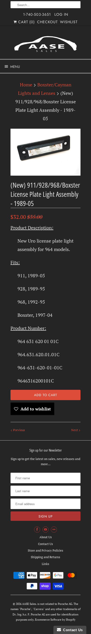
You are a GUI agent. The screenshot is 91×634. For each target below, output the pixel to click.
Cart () (26, 22)
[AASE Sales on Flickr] (54, 529)
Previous (18, 430)
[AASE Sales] (45, 44)
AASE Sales (29, 604)
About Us (45, 537)
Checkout (47, 22)
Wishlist (68, 22)
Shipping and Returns (45, 557)
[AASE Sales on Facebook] (37, 529)
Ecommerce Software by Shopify (55, 619)
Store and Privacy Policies (45, 550)
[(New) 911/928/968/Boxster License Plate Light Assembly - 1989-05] (45, 152)
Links (45, 564)
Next (75, 430)
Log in (61, 14)
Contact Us (45, 544)
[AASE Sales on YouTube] (45, 529)
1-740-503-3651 (37, 14)
